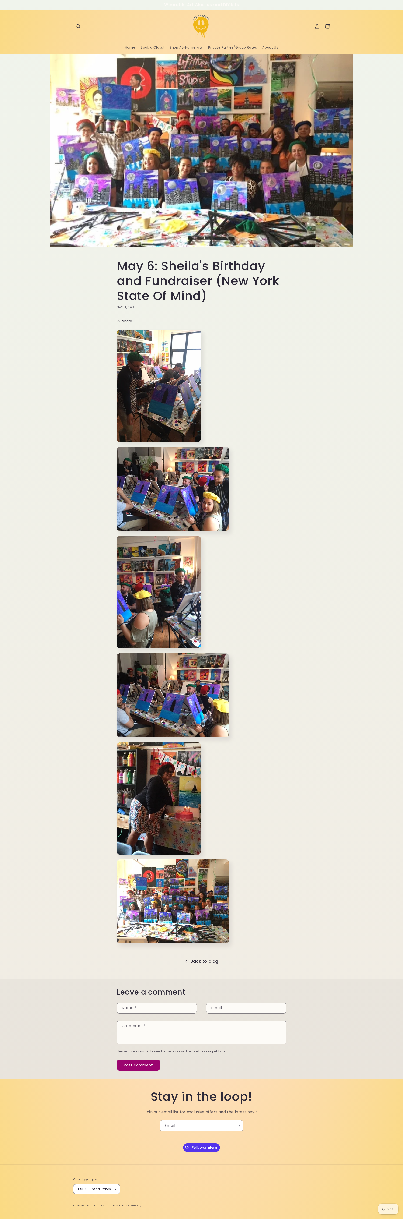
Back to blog (204, 961)
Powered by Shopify (127, 1205)
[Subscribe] (238, 1125)
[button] (78, 26)
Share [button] (127, 321)
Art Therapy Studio (99, 1205)
